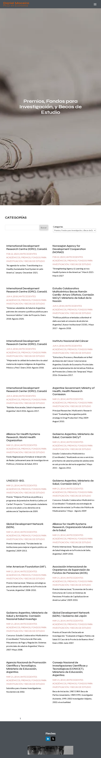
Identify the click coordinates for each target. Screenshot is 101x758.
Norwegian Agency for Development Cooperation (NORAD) (69, 249)
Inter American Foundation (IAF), (26, 566)
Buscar (44, 227)
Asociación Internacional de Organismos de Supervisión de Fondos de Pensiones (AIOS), (71, 570)
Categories (58, 226)
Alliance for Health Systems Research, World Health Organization (23, 437)
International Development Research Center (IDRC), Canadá (26, 342)
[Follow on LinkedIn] (48, 739)
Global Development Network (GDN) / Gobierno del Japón (71, 614)
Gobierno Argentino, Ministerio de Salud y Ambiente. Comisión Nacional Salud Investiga (26, 616)
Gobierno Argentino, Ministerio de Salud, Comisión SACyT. (73, 482)
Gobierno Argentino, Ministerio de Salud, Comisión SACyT (73, 435)
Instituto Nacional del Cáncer (70, 341)
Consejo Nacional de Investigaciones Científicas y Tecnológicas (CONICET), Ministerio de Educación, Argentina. (70, 669)
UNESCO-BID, (15, 480)
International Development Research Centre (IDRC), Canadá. (26, 247)
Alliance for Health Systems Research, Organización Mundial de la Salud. (72, 527)
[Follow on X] (53, 739)
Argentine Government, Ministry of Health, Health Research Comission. (73, 391)
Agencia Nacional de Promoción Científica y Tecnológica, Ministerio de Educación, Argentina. (26, 667)
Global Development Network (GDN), (24, 525)
